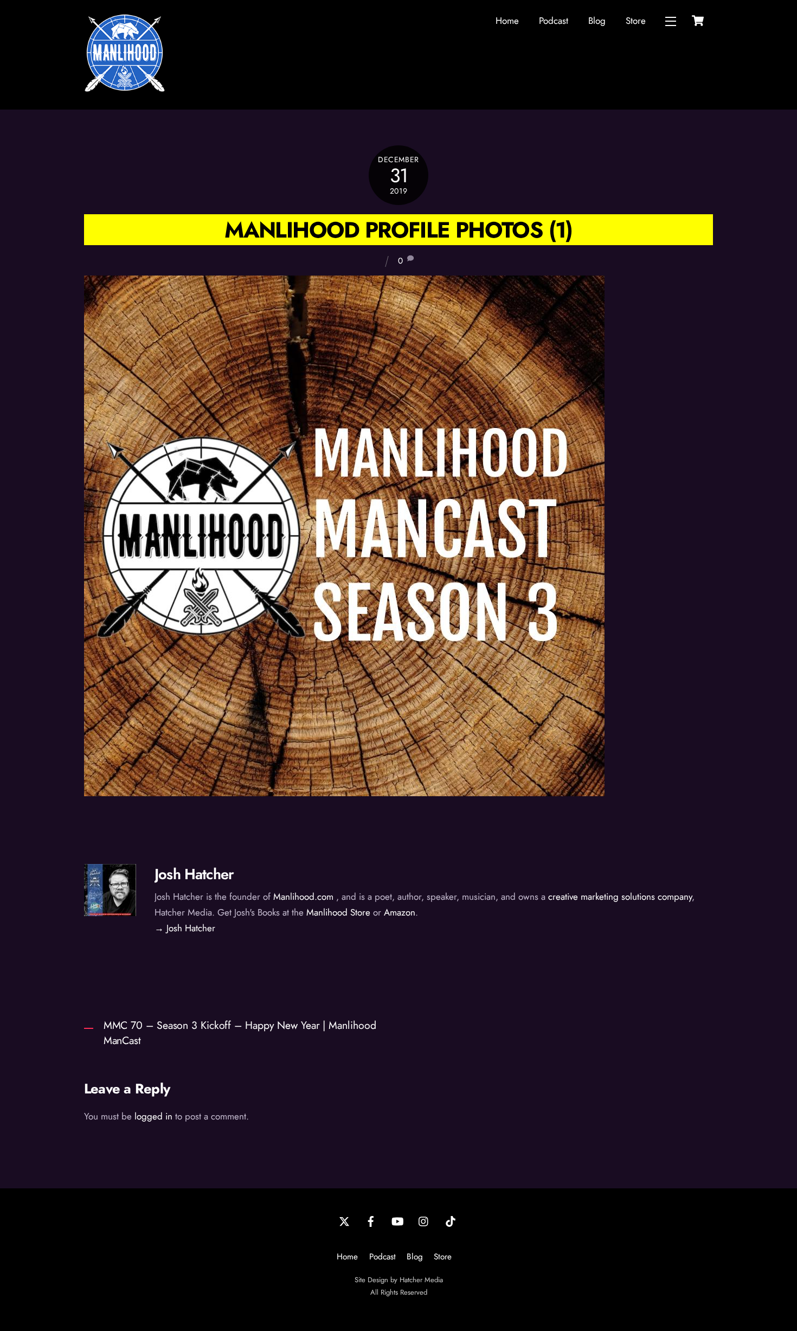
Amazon (399, 912)
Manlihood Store (338, 912)
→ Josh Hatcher (185, 928)
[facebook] (371, 1220)
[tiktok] (450, 1220)
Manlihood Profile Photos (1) (398, 230)
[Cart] (698, 20)
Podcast (553, 20)
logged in (153, 1116)
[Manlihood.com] (124, 89)
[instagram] (424, 1220)
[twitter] (344, 1220)
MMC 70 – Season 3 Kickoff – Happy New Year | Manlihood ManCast (240, 1033)
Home (507, 20)
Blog (597, 20)
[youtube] (397, 1220)
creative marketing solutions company (620, 896)
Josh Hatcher (194, 874)
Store (636, 20)
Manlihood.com (303, 896)
